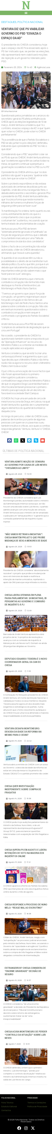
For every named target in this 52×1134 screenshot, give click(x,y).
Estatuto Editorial (9, 1106)
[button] (26, 13)
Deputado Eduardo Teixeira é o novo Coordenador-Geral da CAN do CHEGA (26, 662)
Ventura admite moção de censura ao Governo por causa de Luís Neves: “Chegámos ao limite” (26, 464)
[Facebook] (19, 1128)
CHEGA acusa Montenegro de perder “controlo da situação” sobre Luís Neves (26, 1034)
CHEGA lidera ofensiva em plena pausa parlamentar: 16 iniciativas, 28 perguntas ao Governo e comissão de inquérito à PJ (25, 600)
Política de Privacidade (37, 1106)
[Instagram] (26, 1128)
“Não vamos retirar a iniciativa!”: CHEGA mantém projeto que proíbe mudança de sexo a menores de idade (26, 537)
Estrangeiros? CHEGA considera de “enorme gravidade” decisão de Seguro (25, 971)
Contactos (6, 1110)
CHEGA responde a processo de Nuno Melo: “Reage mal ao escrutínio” (26, 906)
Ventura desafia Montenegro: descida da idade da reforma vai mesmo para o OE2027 (23, 731)
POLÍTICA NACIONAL (30, 22)
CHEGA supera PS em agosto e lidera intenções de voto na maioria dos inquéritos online (26, 853)
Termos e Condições (36, 1102)
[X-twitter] (33, 1128)
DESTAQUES (8, 22)
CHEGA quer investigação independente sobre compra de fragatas (23, 789)
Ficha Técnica (7, 1102)
